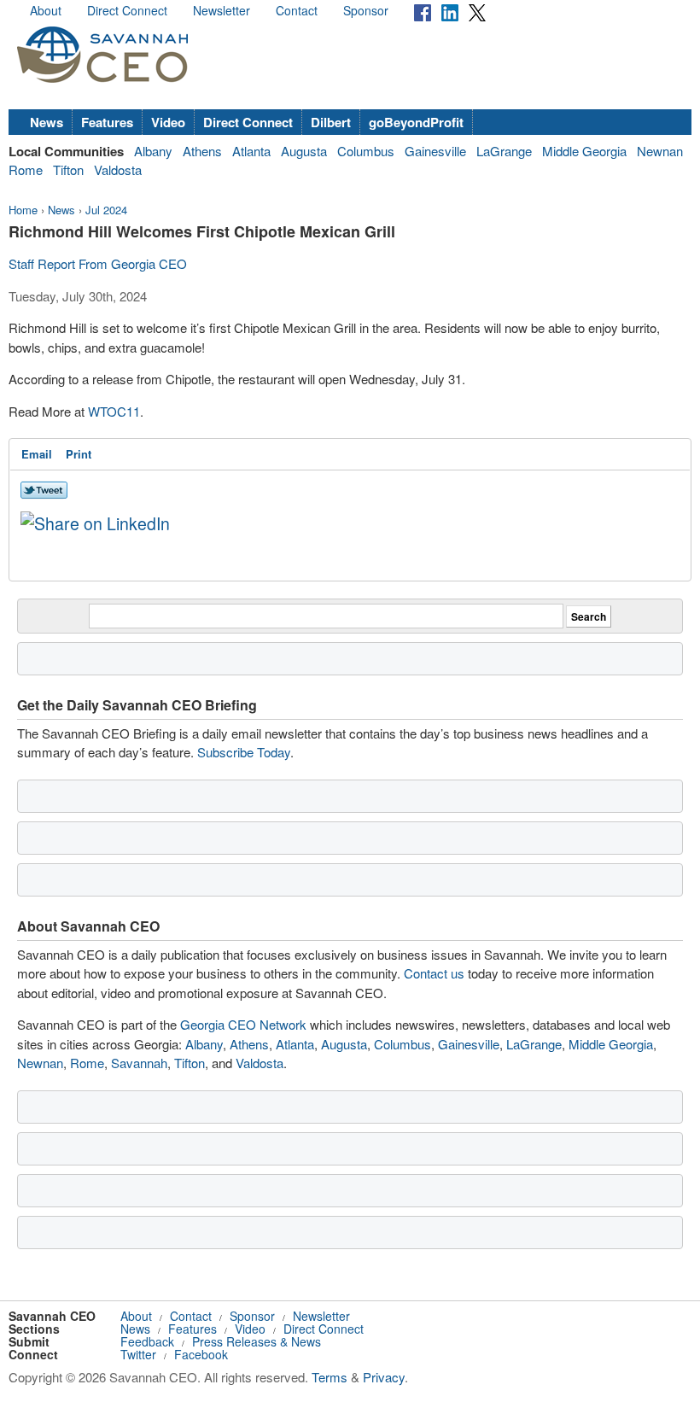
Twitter (138, 1354)
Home (23, 210)
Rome (26, 169)
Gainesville (435, 151)
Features (107, 122)
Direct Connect (127, 10)
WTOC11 (114, 411)
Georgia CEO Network (243, 1024)
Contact (297, 10)
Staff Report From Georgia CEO (98, 263)
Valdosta (118, 169)
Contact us (434, 973)
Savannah (139, 1063)
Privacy (384, 1377)
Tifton (68, 169)
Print (78, 454)
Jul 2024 (106, 210)
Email (36, 454)
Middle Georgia (584, 151)
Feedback (147, 1341)
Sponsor (365, 10)
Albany (153, 151)
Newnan (660, 151)
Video (168, 122)
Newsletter (221, 10)
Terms (329, 1377)
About (45, 10)
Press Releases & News (256, 1341)
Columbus (365, 151)
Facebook (201, 1354)
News (46, 122)
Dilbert (331, 122)
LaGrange (504, 151)
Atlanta (251, 151)
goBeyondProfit (416, 122)
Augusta (304, 151)
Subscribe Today (243, 752)
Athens (202, 151)
